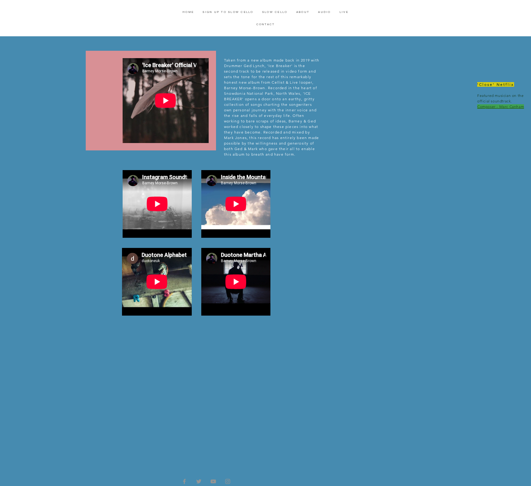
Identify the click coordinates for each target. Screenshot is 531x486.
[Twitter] (198, 481)
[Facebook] (184, 481)
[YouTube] (213, 481)
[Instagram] (227, 481)
